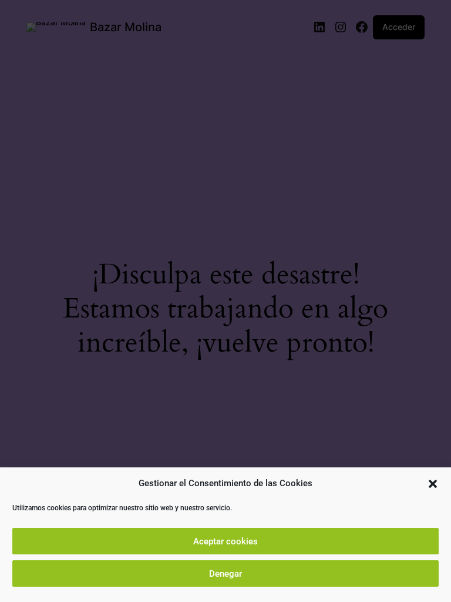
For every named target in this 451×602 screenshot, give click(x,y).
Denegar (225, 573)
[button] (433, 484)
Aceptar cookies (225, 541)
